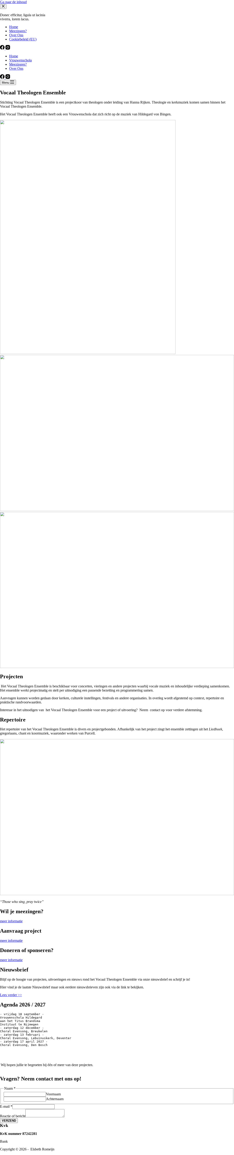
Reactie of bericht (12, 1116)
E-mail (6, 1106)
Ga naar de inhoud (13, 2)
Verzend (9, 1120)
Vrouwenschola (20, 60)
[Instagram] (7, 78)
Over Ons (16, 68)
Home (13, 56)
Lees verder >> (11, 995)
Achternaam (55, 1099)
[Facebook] (2, 78)
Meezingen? (18, 64)
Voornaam (53, 1094)
